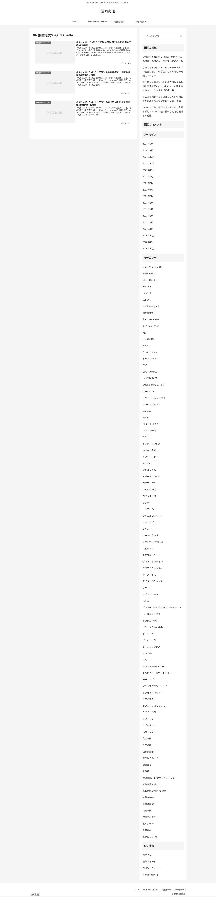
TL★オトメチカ (150, 424)
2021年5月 (147, 202)
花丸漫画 (147, 810)
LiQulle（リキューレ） (154, 384)
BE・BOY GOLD (150, 279)
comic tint (147, 312)
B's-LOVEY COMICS (152, 266)
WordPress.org (150, 874)
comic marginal (150, 306)
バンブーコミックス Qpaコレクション (161, 607)
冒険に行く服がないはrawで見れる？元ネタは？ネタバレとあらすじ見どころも (162, 58)
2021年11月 (148, 163)
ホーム (137, 889)
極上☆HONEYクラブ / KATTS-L (158, 777)
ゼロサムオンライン (152, 561)
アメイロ (146, 463)
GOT (144, 365)
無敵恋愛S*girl (149, 784)
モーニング (148, 679)
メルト (145, 659)
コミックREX (149, 489)
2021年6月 (147, 196)
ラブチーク (148, 718)
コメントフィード (151, 868)
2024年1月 (147, 150)
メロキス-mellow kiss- (153, 666)
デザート (147, 587)
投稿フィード (149, 861)
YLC (144, 437)
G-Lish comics (149, 352)
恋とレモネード (150, 758)
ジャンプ (146, 528)
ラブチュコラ (149, 712)
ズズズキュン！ (150, 555)
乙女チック (148, 731)
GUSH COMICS (149, 371)
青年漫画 (147, 830)
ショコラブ (148, 522)
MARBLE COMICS (151, 404)
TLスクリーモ (149, 430)
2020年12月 (148, 235)
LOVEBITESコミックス (153, 397)
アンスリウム (149, 469)
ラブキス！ (148, 699)
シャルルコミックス (152, 515)
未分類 (145, 771)
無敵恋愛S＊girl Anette (154, 790)
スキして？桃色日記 (152, 541)
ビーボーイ (148, 633)
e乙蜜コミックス (150, 325)
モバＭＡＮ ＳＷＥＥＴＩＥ (157, 672)
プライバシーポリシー (151, 889)
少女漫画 (147, 744)
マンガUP (147, 653)
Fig (144, 332)
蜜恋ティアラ (149, 817)
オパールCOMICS (150, 476)
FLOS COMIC (148, 338)
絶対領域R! (148, 803)
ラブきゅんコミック (152, 692)
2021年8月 (147, 183)
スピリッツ (148, 548)
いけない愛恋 (149, 450)
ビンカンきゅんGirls (152, 627)
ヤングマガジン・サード (154, 686)
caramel (146, 293)
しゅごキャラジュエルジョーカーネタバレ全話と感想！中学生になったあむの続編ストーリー (162, 71)
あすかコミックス (151, 443)
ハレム (145, 600)
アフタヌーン (149, 456)
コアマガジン (149, 483)
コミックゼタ (149, 496)
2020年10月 (148, 248)
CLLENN (146, 299)
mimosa (146, 410)
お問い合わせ (179, 889)
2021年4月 (147, 209)
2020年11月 (148, 242)
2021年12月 (148, 156)
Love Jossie (148, 391)
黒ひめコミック (150, 836)
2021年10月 (148, 170)
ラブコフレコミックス (153, 705)
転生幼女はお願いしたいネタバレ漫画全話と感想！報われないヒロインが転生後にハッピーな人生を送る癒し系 (162, 86)
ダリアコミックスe (152, 568)
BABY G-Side (148, 273)
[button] (181, 36)
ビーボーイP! (149, 640)
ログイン (147, 854)
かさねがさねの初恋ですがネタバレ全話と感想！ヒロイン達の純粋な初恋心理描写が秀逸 (162, 111)
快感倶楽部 (148, 751)
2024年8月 (147, 143)
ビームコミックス (151, 646)
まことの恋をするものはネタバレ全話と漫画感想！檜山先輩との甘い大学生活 (162, 98)
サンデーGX (148, 509)
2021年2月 (147, 222)
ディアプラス (149, 574)
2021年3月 (147, 215)
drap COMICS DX (150, 319)
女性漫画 (147, 738)
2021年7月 (147, 189)
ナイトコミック (150, 594)
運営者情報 (166, 889)
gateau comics (150, 358)
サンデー (147, 502)
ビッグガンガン (150, 620)
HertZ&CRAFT (149, 378)
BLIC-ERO (147, 286)
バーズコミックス (151, 613)
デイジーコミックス (152, 581)
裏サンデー (148, 823)
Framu (145, 345)
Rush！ (146, 417)
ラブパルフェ (149, 725)
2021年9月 (147, 176)
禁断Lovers (148, 797)
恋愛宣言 (147, 764)
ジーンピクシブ (150, 535)
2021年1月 (147, 228)
